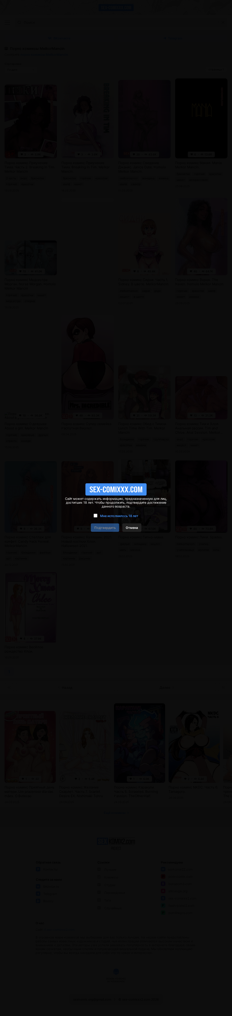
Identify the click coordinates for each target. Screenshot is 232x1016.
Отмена (132, 528)
